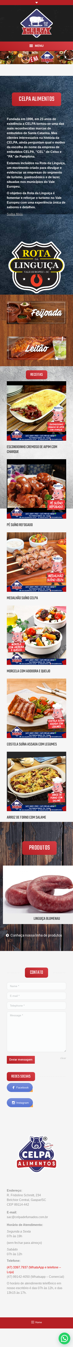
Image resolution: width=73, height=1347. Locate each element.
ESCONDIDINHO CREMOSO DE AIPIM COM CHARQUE (32, 449)
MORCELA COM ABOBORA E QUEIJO (28, 671)
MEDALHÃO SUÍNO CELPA (22, 598)
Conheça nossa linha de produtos (36, 935)
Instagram (22, 1102)
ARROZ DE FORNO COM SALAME (26, 817)
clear (63, 1058)
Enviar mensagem (21, 1059)
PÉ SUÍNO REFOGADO (20, 525)
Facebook (22, 1087)
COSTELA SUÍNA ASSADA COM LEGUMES (32, 744)
